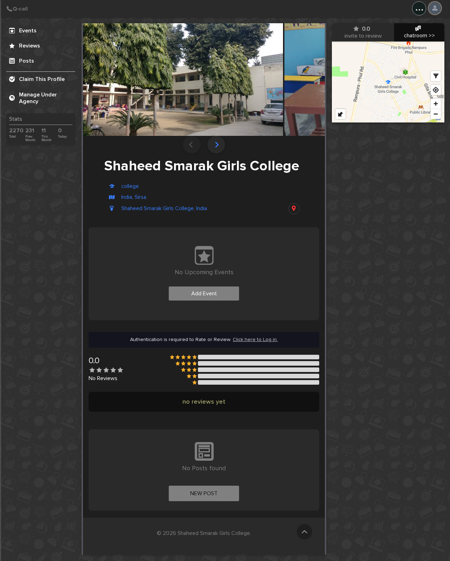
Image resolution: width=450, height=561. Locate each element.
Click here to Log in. (255, 339)
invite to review (363, 32)
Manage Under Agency (38, 98)
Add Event (204, 293)
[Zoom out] (436, 114)
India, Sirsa (133, 197)
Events (28, 30)
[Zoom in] (436, 104)
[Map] (388, 82)
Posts (26, 60)
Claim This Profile (42, 79)
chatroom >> (419, 35)
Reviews (29, 45)
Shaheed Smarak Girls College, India (164, 208)
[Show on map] (294, 208)
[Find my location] (436, 90)
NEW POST (204, 493)
